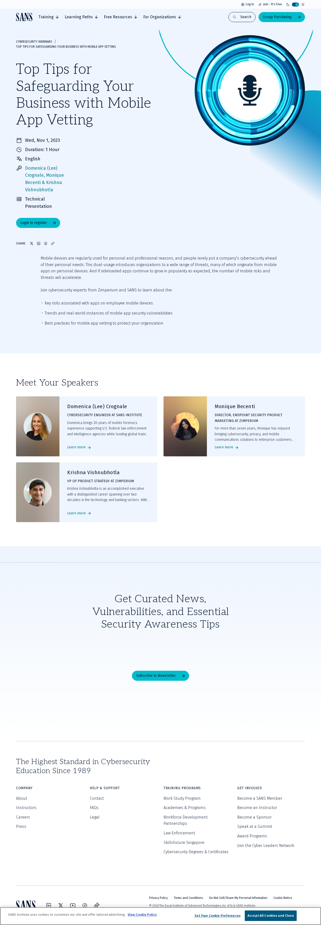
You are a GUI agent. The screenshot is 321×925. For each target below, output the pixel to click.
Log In (250, 4)
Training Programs (182, 788)
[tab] (48, 17)
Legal (95, 817)
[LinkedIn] (49, 905)
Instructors (26, 807)
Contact (97, 798)
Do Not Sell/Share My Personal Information (238, 898)
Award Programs (252, 836)
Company (24, 788)
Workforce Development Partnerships (186, 820)
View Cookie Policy (142, 914)
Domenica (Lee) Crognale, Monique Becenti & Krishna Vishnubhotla (44, 179)
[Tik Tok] (97, 905)
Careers (23, 817)
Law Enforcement (179, 833)
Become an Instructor (257, 807)
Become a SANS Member (259, 798)
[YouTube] (73, 905)
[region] (160, 916)
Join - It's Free (272, 4)
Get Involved (249, 788)
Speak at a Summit (254, 826)
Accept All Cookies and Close (271, 915)
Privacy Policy (158, 898)
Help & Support (105, 788)
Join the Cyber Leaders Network (265, 845)
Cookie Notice (282, 898)
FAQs (94, 807)
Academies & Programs (185, 807)
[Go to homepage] (24, 17)
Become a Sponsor (254, 817)
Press (21, 826)
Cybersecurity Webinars (34, 41)
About (21, 798)
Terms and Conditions (188, 898)
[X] (61, 905)
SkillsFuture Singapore (184, 842)
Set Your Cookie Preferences (218, 915)
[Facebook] (85, 905)
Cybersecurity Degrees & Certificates (196, 851)
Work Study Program (182, 798)
